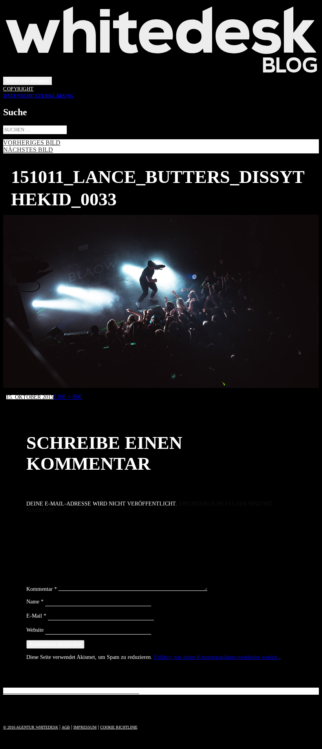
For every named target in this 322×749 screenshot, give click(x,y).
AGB (66, 727)
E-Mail (36, 616)
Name (35, 602)
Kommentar (41, 589)
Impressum (85, 727)
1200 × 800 (67, 396)
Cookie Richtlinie (118, 727)
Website (35, 630)
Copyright (18, 89)
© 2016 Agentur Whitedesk (30, 727)
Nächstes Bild (28, 149)
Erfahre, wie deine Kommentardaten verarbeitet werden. (216, 657)
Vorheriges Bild (31, 142)
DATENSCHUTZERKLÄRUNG (38, 96)
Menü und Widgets (27, 81)
